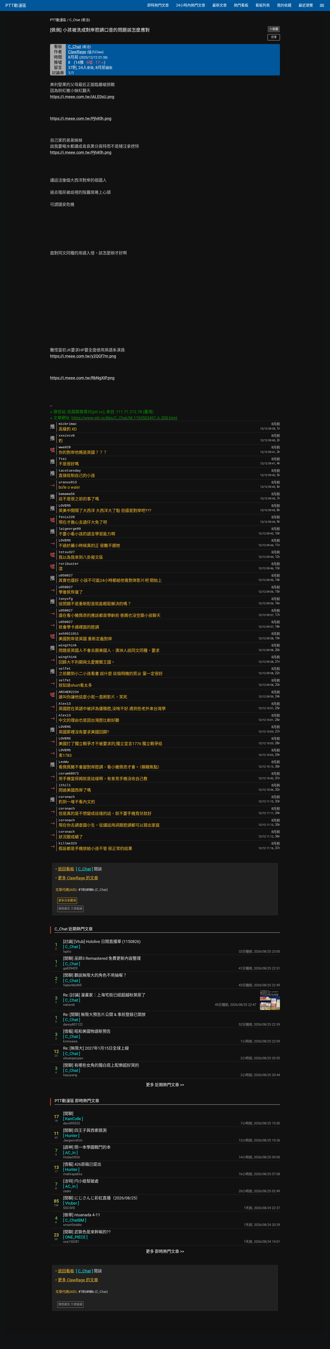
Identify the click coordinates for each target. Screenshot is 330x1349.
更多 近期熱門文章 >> (165, 1084)
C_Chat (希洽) (79, 20)
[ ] (71, 946)
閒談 (78, 869)
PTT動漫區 (58, 20)
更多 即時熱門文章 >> (165, 1251)
